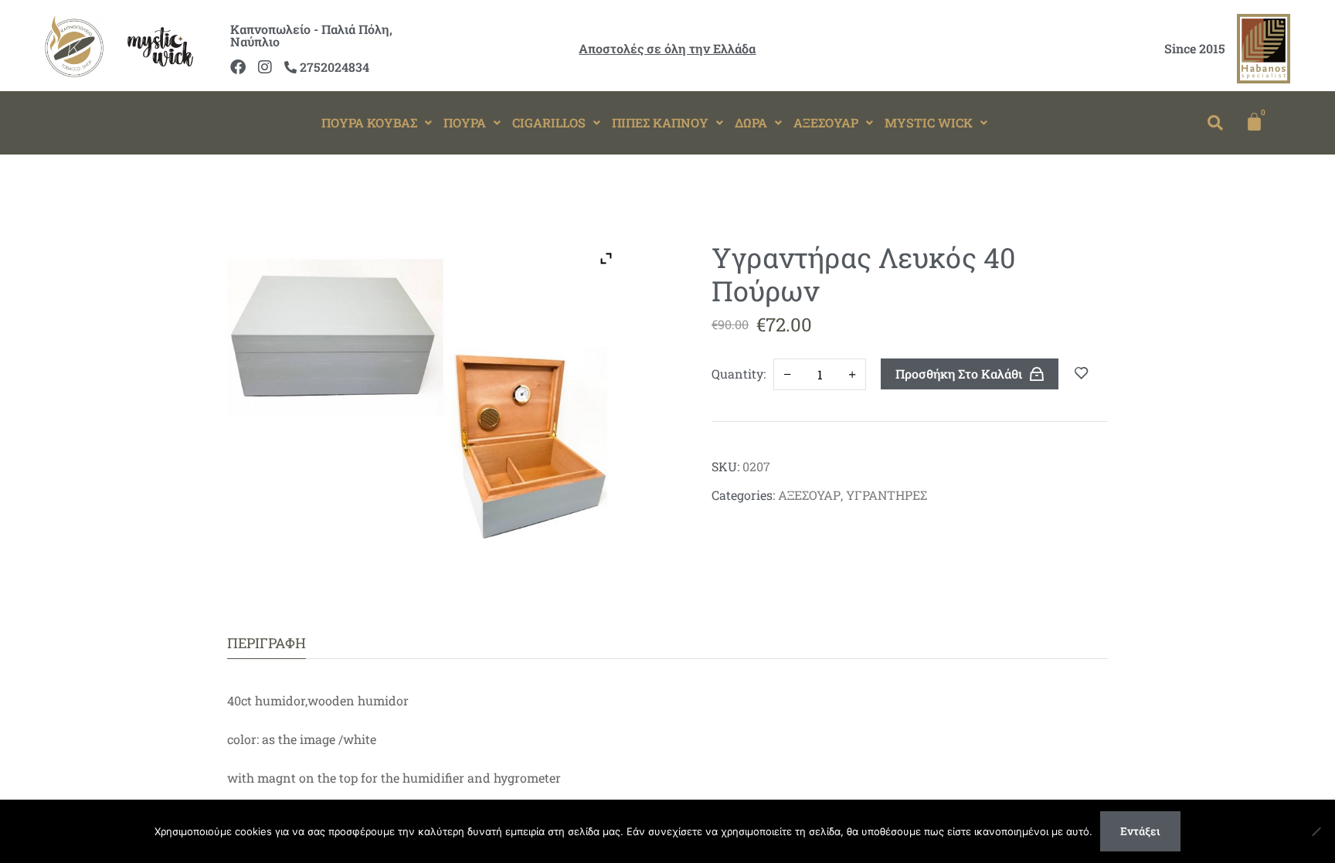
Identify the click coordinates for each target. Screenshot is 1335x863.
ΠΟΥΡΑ (464, 122)
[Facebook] (238, 67)
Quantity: (739, 373)
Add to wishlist (1081, 374)
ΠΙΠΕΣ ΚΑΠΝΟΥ (660, 122)
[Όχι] (1315, 831)
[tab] (266, 642)
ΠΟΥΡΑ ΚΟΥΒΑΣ (369, 122)
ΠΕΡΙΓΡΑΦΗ (266, 643)
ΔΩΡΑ (751, 122)
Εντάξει (1140, 831)
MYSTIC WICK (929, 122)
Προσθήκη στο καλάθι (958, 373)
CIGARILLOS (549, 122)
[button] (376, 123)
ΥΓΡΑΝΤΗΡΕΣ (886, 495)
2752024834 (333, 67)
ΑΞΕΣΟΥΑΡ (825, 122)
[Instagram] (265, 67)
